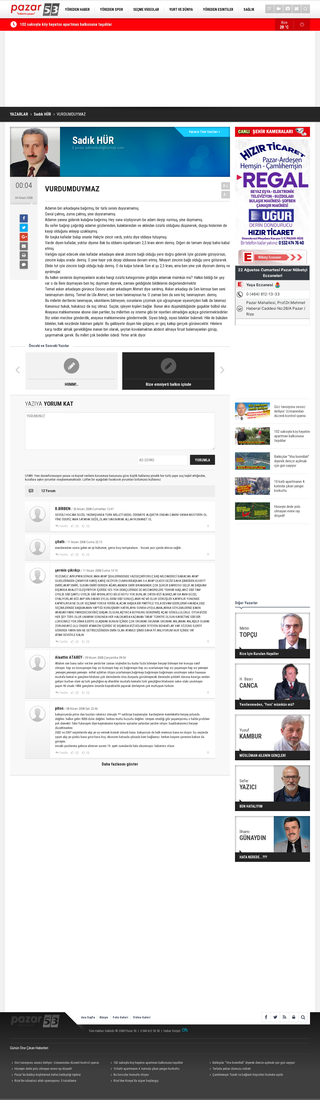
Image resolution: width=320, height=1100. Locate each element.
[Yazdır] (24, 255)
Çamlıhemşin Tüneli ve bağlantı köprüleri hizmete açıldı (247, 1074)
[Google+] (24, 237)
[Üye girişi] (293, 1017)
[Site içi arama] (305, 9)
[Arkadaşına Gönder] (24, 246)
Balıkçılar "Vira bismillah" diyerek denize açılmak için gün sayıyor (253, 1062)
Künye (104, 1017)
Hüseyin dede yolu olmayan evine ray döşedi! (43, 1068)
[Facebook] (24, 218)
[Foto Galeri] (287, 9)
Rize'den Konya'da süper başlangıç (136, 1080)
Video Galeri (141, 1017)
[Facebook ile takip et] (265, 1017)
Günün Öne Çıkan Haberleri (29, 1048)
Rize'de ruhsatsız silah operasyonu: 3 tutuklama (45, 1080)
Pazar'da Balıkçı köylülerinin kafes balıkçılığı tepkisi (47, 1074)
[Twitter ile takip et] (275, 1017)
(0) (76, 526)
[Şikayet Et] (208, 526)
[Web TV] (278, 9)
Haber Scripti (172, 1031)
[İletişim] (296, 9)
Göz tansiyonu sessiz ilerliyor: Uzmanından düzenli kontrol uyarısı (56, 1062)
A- (226, 194)
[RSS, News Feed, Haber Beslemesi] (284, 1017)
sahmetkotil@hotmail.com (104, 148)
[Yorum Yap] (24, 265)
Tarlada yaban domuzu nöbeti (231, 1068)
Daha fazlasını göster (120, 764)
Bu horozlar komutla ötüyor (131, 1074)
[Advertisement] (160, 69)
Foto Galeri (120, 1017)
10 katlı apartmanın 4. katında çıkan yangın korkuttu (147, 1068)
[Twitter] (24, 228)
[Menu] (269, 9)
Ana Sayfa (88, 1017)
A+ (225, 185)
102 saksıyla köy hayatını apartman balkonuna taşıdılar (66, 24)
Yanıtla (63, 526)
